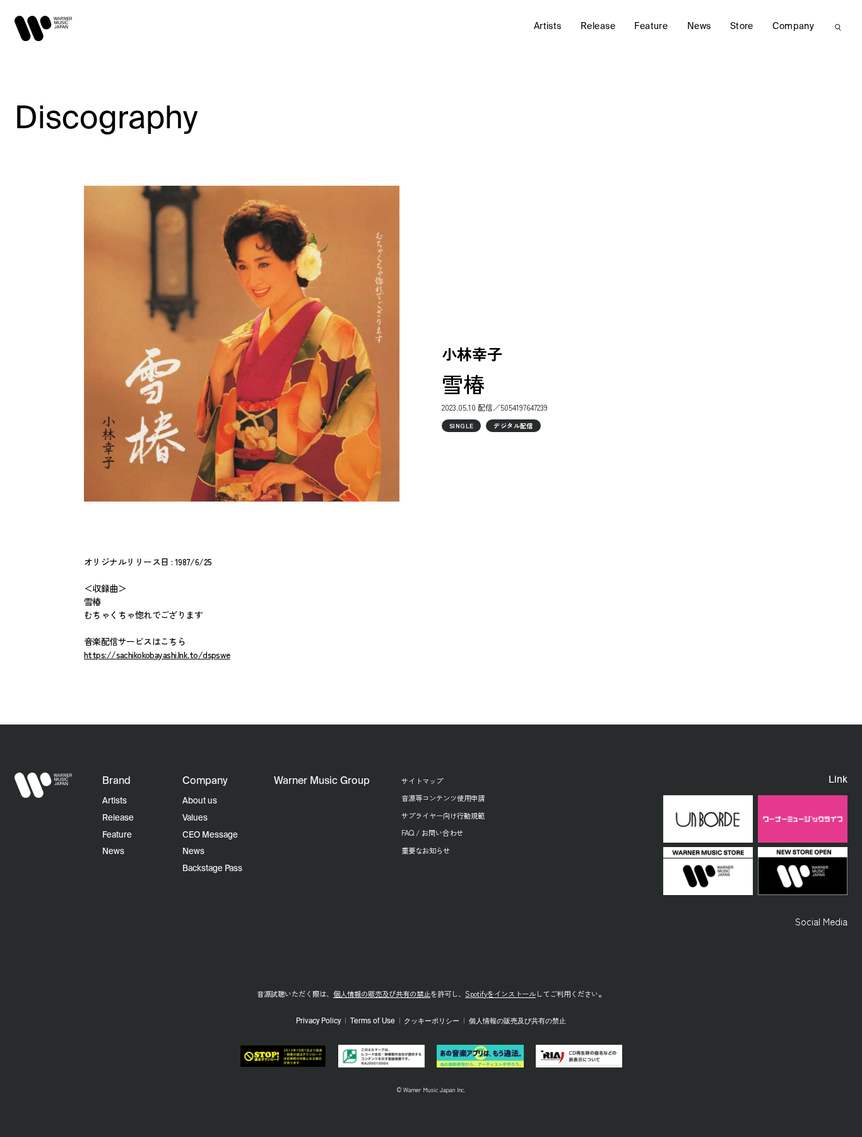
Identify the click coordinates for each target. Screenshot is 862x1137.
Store (741, 26)
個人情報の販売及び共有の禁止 (381, 994)
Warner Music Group (322, 781)
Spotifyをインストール (500, 994)
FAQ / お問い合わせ (432, 832)
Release (598, 26)
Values (195, 818)
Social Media (821, 921)
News (699, 26)
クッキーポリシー (431, 1021)
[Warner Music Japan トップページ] (44, 28)
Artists (548, 26)
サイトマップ (422, 781)
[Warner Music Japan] (44, 785)
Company (793, 26)
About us (199, 801)
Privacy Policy (318, 1021)
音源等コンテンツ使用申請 (443, 798)
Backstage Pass (212, 869)
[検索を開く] (838, 27)
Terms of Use (372, 1021)
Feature (651, 26)
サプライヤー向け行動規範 (443, 815)
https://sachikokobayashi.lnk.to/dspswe (157, 654)
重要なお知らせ (425, 850)
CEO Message (210, 835)
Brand (116, 781)
